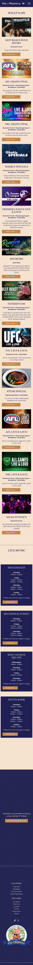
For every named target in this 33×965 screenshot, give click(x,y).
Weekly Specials (16, 166)
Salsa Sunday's (16, 517)
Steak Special (16, 391)
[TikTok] (15, 920)
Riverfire (16, 258)
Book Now (10, 602)
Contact (16, 908)
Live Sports (16, 901)
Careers (16, 913)
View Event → (11, 54)
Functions (17, 906)
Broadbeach (16, 889)
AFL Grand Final (16, 81)
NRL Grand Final (16, 124)
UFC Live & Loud (16, 350)
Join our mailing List (16, 821)
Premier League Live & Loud (16, 211)
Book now (10, 643)
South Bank (16, 886)
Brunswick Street (16, 891)
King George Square (16, 893)
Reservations (16, 911)
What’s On (16, 904)
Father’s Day (16, 303)
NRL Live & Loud (16, 474)
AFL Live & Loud (16, 431)
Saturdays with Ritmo (16, 42)
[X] (18, 920)
